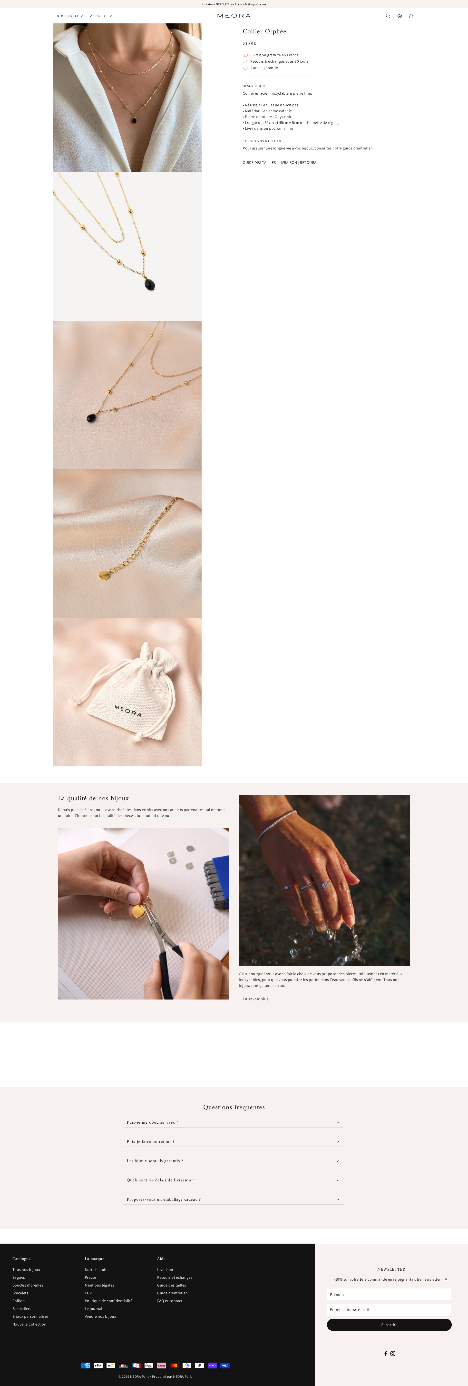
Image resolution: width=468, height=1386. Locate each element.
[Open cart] (411, 16)
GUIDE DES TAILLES (259, 162)
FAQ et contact (169, 1300)
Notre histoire (97, 1269)
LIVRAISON (288, 162)
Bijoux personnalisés (30, 1316)
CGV (88, 1293)
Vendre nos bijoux (100, 1316)
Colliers (19, 1300)
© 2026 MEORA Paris (133, 1376)
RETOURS (308, 162)
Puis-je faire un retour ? (151, 1142)
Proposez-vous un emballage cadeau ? (164, 1199)
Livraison (165, 1269)
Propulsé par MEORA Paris (172, 1376)
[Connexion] (388, 16)
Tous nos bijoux (26, 1269)
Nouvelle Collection (29, 1324)
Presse (90, 1277)
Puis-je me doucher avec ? (152, 1122)
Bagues (18, 1277)
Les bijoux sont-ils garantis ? (155, 1161)
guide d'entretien (358, 148)
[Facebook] (386, 1353)
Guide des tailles (171, 1285)
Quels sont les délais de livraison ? (160, 1180)
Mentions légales (99, 1285)
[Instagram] (392, 1353)
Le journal (93, 1308)
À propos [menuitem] (99, 15)
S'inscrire (389, 1324)
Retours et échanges (175, 1277)
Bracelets (20, 1293)
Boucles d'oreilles (27, 1285)
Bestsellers (21, 1308)
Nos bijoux (68, 15)
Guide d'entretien (172, 1293)
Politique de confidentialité (109, 1300)
